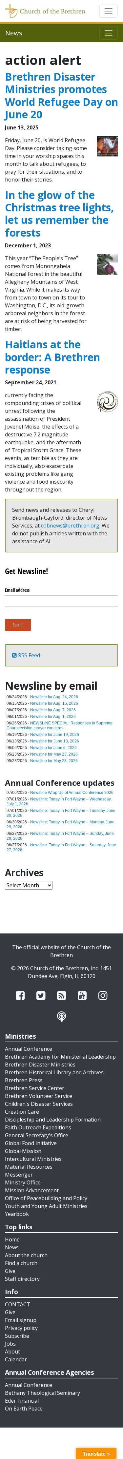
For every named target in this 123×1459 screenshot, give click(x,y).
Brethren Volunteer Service (38, 1096)
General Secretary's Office (36, 1135)
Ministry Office (23, 1182)
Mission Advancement (32, 1190)
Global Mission (23, 1151)
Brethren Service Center (34, 1088)
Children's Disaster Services (39, 1103)
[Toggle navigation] (108, 11)
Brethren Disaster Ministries (40, 1064)
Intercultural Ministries (33, 1158)
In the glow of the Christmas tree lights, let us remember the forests (59, 214)
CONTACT (17, 1304)
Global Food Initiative (31, 1143)
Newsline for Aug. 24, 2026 (54, 697)
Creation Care (22, 1111)
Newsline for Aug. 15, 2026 (54, 703)
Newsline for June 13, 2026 (54, 741)
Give (10, 1271)
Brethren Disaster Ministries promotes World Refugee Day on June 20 (61, 95)
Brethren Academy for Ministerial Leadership (60, 1056)
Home (12, 1239)
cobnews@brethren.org (70, 525)
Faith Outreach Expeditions (38, 1127)
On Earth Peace (24, 1408)
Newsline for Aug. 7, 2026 (53, 710)
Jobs (10, 1343)
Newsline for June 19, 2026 (54, 734)
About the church (26, 1255)
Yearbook (17, 1214)
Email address (17, 590)
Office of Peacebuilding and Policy (46, 1198)
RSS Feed (28, 655)
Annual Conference (28, 1048)
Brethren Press (24, 1080)
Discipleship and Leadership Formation (53, 1119)
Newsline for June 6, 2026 (53, 747)
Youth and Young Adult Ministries (46, 1206)
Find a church (21, 1263)
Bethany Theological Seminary (42, 1392)
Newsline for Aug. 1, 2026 (53, 716)
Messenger (19, 1174)
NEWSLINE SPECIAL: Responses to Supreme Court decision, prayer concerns (60, 725)
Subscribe (17, 1335)
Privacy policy (21, 1328)
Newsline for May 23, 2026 (54, 754)
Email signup (20, 1320)
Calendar (16, 1359)
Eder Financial (22, 1400)
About (12, 1351)
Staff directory (22, 1278)
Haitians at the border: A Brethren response (52, 356)
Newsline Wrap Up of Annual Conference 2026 (71, 792)
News (12, 1247)
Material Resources (28, 1166)
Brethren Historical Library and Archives (54, 1072)
